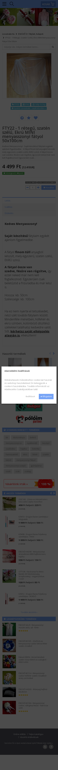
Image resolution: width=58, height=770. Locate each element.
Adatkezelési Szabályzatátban (18, 389)
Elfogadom (47, 396)
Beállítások (30, 396)
